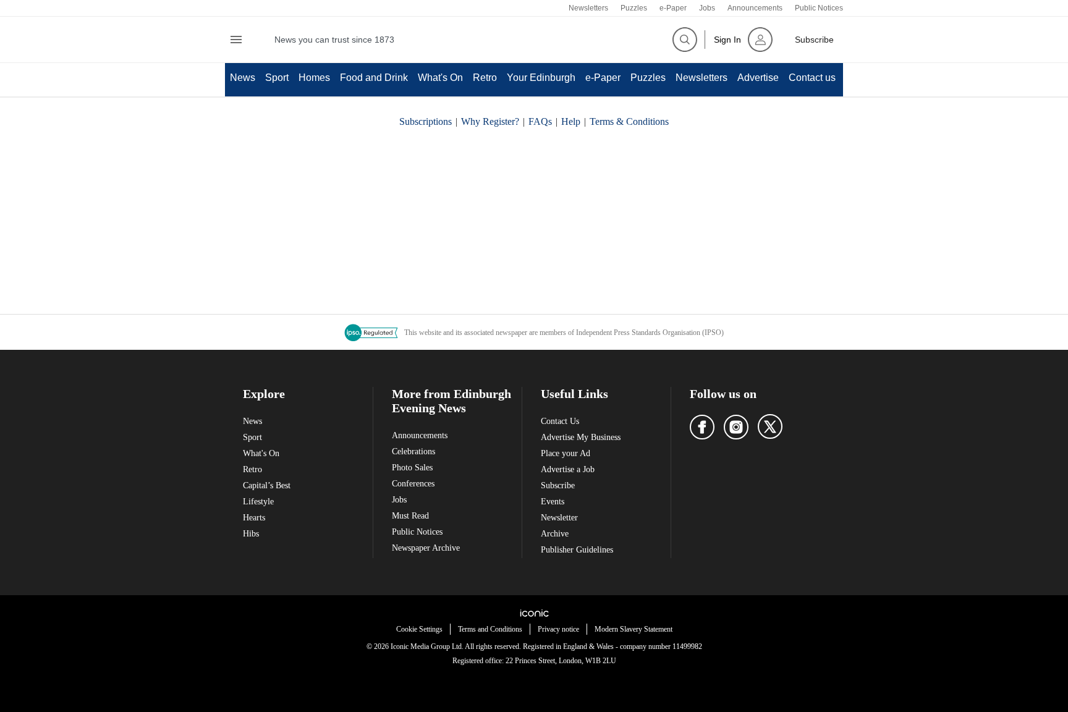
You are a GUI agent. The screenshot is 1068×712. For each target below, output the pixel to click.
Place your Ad (565, 453)
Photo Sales (412, 467)
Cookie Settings (419, 629)
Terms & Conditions (629, 121)
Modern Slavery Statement (633, 629)
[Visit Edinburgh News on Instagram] (736, 427)
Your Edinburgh (541, 77)
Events (552, 501)
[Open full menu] (236, 39)
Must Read (410, 515)
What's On (440, 77)
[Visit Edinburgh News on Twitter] (770, 426)
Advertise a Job (568, 469)
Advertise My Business (581, 437)
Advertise (758, 77)
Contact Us (560, 421)
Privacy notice (558, 629)
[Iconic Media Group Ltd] (534, 613)
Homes (314, 77)
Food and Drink (374, 77)
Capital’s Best (266, 485)
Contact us (812, 77)
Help (570, 121)
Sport (277, 77)
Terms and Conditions (490, 629)
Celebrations (413, 451)
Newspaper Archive (426, 548)
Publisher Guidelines (577, 549)
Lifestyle (258, 501)
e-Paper (673, 8)
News (242, 77)
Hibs (251, 533)
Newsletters (588, 8)
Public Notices (819, 8)
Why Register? (490, 121)
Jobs (707, 8)
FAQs (540, 121)
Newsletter (559, 517)
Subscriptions (425, 121)
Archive (555, 533)
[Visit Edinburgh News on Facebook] (702, 427)
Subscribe (558, 485)
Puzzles (634, 8)
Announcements (754, 8)
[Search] (684, 40)
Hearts (254, 517)
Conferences (413, 483)
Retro (485, 77)
